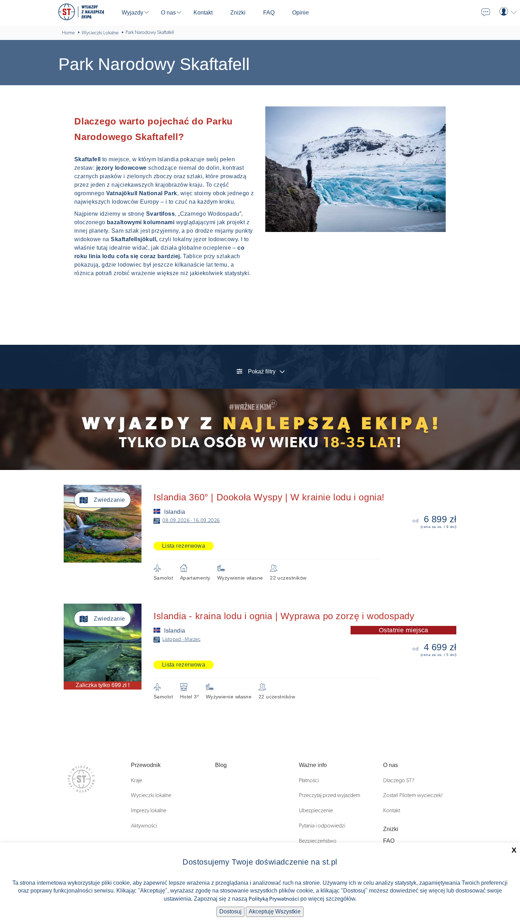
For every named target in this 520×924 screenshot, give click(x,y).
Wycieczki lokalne (151, 795)
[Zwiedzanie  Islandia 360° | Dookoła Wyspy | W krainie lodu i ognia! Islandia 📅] (265, 489)
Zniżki (390, 829)
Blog (221, 765)
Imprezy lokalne (148, 810)
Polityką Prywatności (274, 899)
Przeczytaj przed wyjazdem (329, 795)
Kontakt (391, 810)
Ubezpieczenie (316, 810)
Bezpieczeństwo (317, 841)
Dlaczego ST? (398, 780)
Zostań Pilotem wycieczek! (413, 795)
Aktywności (144, 826)
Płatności (309, 780)
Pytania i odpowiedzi (322, 826)
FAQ (388, 841)
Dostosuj (230, 911)
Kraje (136, 780)
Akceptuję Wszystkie (275, 911)
